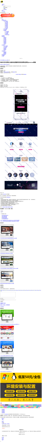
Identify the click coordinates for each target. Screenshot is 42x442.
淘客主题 (6, 26)
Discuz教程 (5, 47)
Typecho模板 (7, 31)
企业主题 (6, 24)
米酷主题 (1, 1)
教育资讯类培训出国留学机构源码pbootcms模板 (7, 283)
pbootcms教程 (5, 46)
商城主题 (6, 23)
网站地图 (3, 412)
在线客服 (3, 428)
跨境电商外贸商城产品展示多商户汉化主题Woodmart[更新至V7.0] (9, 324)
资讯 (38, 407)
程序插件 (3, 35)
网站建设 (5, 49)
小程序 (5, 44)
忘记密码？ (5, 9)
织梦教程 (5, 48)
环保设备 (13, 407)
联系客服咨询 (8, 197)
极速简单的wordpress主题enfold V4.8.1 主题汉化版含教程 (9, 220)
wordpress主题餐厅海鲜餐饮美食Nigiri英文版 (6, 355)
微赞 (1, 407)
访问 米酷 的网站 (4, 216)
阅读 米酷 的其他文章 (5, 215)
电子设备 (19, 407)
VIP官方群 (3, 11)
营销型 (35, 407)
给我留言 (3, 409)
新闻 (3, 407)
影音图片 (5, 38)
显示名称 (1, 298)
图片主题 (6, 22)
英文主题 (29, 407)
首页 (2, 19)
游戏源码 (5, 42)
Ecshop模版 (6, 32)
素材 (21, 407)
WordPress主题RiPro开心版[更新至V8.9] (6, 371)
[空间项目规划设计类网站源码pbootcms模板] (7, 252)
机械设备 (5, 407)
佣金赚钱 (3, 55)
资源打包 (5, 37)
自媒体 (27, 407)
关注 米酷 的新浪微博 (5, 218)
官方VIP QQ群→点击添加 (5, 423)
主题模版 (4, 20)
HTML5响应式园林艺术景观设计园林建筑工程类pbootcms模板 (9, 268)
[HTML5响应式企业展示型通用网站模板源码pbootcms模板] (7, 237)
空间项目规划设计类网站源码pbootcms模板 (6, 253)
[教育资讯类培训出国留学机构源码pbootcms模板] (7, 282)
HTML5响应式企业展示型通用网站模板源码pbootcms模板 (8, 238)
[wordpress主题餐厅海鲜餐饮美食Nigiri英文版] (7, 354)
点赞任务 (5, 43)
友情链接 (3, 411)
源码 (10, 407)
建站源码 (3, 36)
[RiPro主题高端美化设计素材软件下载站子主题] (7, 338)
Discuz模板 (5, 29)
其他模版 (5, 30)
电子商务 (5, 40)
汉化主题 (8, 407)
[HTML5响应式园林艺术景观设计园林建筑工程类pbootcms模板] (7, 267)
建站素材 (5, 53)
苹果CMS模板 (7, 34)
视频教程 (5, 52)
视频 (37, 407)
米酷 (1, 64)
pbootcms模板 (5, 28)
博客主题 (6, 25)
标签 (1, 403)
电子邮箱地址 (2, 299)
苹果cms (32, 407)
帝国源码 (5, 41)
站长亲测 (4, 54)
